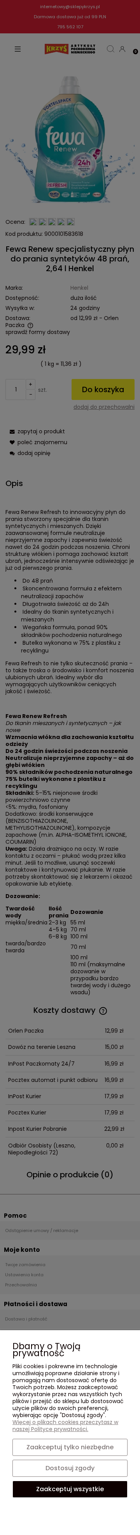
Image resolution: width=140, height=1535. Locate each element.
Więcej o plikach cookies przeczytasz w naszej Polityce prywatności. (65, 1425)
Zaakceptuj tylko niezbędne (70, 1447)
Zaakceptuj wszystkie (70, 1489)
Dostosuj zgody (70, 1468)
